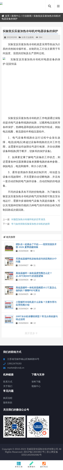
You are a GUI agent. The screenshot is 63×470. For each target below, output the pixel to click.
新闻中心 (16, 16)
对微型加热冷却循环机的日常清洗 (28, 219)
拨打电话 (44, 467)
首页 (7, 16)
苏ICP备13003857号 (34, 452)
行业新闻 (27, 16)
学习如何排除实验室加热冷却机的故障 (30, 224)
